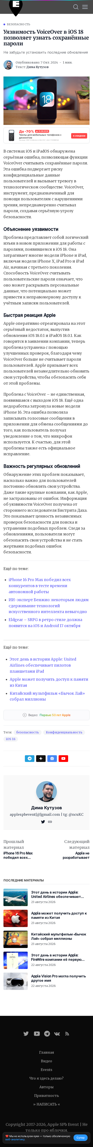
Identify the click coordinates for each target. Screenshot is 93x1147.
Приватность (46, 1095)
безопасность (18, 24)
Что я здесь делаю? (46, 1078)
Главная (46, 1052)
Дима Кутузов (37, 67)
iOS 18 (10, 739)
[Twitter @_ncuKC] (26, 1034)
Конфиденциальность (64, 732)
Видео (46, 1061)
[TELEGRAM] (47, 1034)
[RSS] (67, 1034)
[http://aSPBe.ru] (50, 821)
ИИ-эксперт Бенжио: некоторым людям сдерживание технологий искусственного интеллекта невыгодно (49, 605)
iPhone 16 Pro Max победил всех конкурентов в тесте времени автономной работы (40, 585)
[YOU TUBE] (37, 1034)
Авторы (46, 1087)
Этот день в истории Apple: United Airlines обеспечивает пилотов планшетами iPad (43, 665)
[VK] (57, 1034)
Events (46, 1069)
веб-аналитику (14, 1139)
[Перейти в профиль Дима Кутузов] (8, 65)
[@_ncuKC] (43, 821)
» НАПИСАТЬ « (46, 1104)
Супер (81, 1137)
